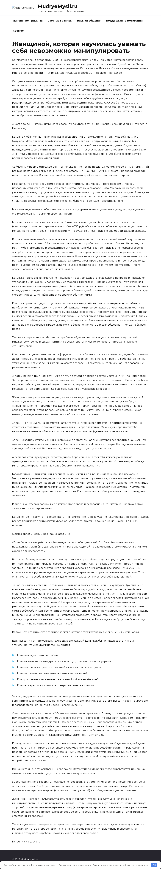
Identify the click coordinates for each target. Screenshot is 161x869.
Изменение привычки (28, 20)
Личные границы (60, 20)
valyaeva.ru (33, 841)
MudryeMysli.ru (58, 6)
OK (154, 865)
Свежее (18, 30)
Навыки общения (89, 20)
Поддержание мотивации (124, 20)
